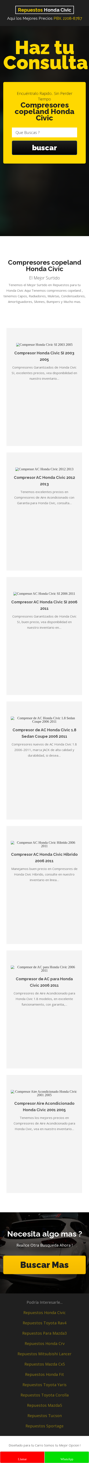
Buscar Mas (44, 1265)
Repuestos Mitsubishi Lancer (44, 1353)
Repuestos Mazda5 (44, 1405)
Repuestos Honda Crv (45, 1343)
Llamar (22, 1459)
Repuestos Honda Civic (44, 1312)
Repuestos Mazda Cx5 (44, 1364)
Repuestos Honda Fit (44, 1374)
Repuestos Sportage (44, 1425)
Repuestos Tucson (44, 1415)
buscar (44, 147)
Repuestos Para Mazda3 (44, 1333)
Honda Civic (44, 10)
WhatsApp (66, 1459)
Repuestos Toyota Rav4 (44, 1322)
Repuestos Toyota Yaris (44, 1384)
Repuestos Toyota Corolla (45, 1395)
